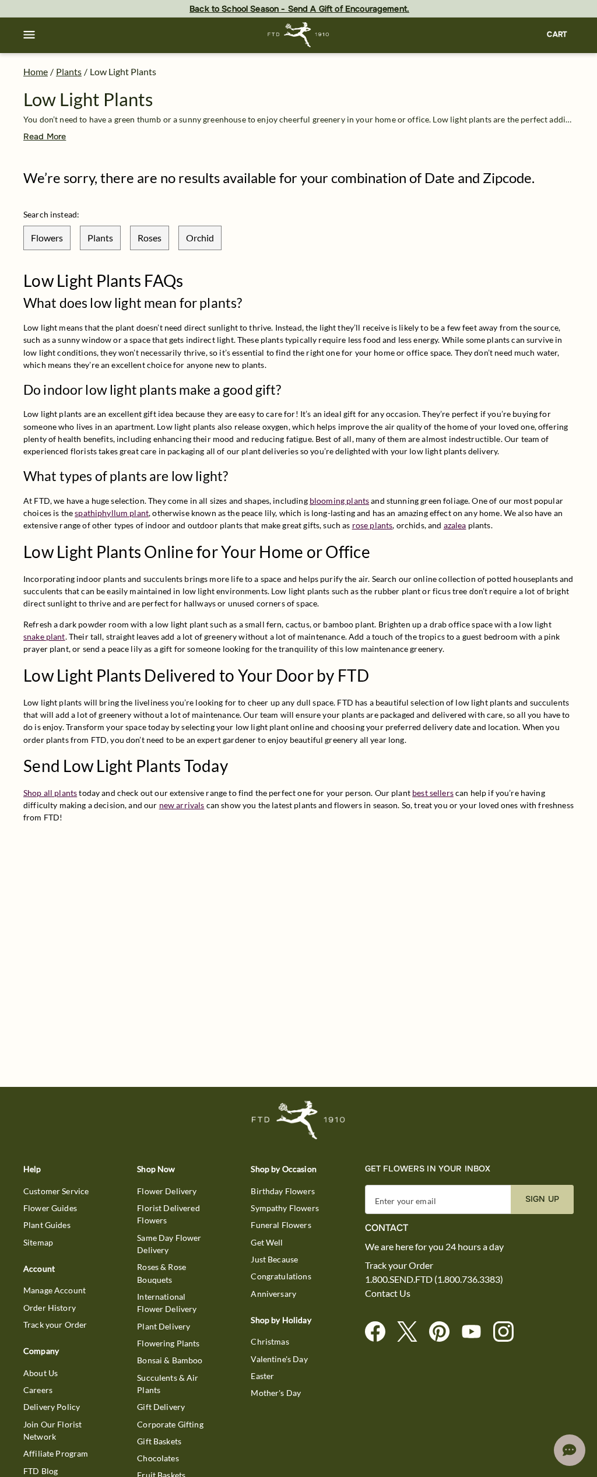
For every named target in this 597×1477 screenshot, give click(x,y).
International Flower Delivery (166, 1303)
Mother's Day (276, 1393)
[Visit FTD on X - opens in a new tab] (412, 1332)
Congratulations (281, 1276)
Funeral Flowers (281, 1225)
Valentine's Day (279, 1359)
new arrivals (182, 805)
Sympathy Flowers (284, 1208)
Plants (69, 71)
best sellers (433, 793)
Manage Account (54, 1290)
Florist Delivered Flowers (168, 1214)
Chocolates (158, 1458)
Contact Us (387, 1293)
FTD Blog (40, 1471)
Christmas (270, 1341)
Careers (37, 1390)
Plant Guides (47, 1225)
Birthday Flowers (282, 1191)
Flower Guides (50, 1208)
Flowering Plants (168, 1343)
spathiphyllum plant (112, 513)
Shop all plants (50, 793)
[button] (29, 35)
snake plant (44, 636)
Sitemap (38, 1242)
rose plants (372, 525)
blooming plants (339, 501)
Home (35, 71)
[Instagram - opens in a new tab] (508, 1332)
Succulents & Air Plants (167, 1384)
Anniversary (273, 1294)
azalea (455, 525)
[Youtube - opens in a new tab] (476, 1332)
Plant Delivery (163, 1326)
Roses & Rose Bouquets (161, 1273)
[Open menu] (29, 35)
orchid (200, 237)
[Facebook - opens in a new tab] (380, 1332)
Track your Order (55, 1324)
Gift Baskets (159, 1441)
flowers (47, 237)
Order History (49, 1308)
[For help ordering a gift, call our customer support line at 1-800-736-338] (298, 34)
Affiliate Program (56, 1453)
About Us (40, 1373)
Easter (262, 1376)
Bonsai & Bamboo (169, 1360)
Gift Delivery (161, 1407)
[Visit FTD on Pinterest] (444, 1332)
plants (100, 237)
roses (149, 237)
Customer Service (56, 1191)
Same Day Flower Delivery (169, 1244)
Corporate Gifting (170, 1424)
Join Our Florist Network (52, 1430)
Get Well (267, 1242)
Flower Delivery (166, 1191)
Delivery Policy (51, 1407)
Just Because (274, 1259)
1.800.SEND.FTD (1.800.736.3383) (434, 1279)
